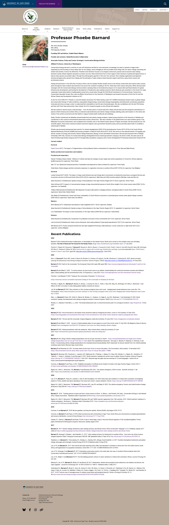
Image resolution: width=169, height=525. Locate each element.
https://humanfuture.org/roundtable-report (110, 244)
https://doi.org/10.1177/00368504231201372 (118, 260)
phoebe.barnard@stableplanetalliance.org (35, 67)
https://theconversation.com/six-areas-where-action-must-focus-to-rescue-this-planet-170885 (81, 350)
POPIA (101, 521)
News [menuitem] (78, 29)
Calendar (144, 10)
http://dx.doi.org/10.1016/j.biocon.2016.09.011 (125, 436)
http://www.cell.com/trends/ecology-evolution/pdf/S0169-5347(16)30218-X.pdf (78, 474)
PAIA (105, 521)
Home (137, 10)
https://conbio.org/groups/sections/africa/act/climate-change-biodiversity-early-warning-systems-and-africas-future (93, 431)
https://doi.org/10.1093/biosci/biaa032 (80, 386)
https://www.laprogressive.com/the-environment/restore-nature (121, 272)
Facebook (30, 510)
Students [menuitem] (47, 29)
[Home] (16, 4)
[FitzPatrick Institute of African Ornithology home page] (84, 16)
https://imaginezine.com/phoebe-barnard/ (127, 319)
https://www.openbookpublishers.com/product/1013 (108, 396)
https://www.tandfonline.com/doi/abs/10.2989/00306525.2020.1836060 (75, 366)
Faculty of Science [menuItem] (47, 4)
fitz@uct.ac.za (30, 500)
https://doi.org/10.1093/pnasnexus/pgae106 (89, 251)
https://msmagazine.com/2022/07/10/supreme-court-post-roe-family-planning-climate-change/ (86, 325)
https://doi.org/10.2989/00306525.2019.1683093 (127, 381)
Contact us (153, 10)
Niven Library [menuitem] (87, 29)
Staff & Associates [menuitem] (36, 29)
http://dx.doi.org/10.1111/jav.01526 (93, 416)
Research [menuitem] (56, 29)
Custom (24, 510)
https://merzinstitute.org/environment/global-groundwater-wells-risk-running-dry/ (80, 331)
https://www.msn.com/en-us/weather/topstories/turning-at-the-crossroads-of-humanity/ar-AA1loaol (82, 279)
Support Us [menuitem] (115, 29)
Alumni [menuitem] (107, 29)
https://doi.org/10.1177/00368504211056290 (65, 358)
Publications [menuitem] (98, 29)
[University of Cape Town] (33, 489)
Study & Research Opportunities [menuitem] (67, 29)
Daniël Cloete (55, 148)
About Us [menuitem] (25, 29)
